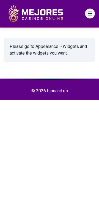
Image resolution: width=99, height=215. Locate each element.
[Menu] (90, 13)
